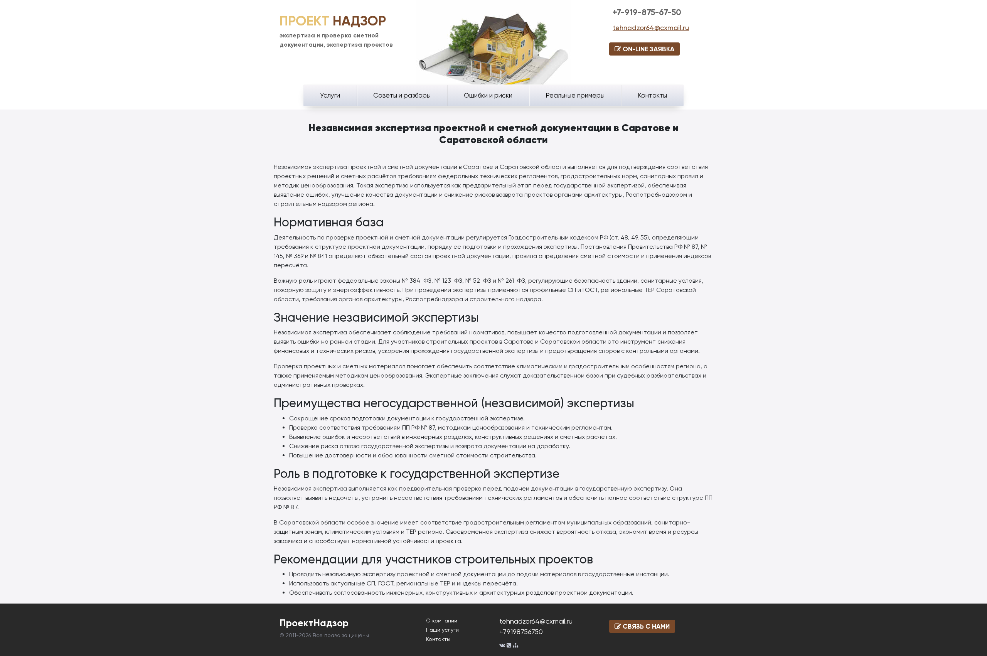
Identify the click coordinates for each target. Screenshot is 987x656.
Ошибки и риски (488, 95)
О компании (441, 620)
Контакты (652, 95)
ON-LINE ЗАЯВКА (647, 49)
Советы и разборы (402, 95)
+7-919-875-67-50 (647, 12)
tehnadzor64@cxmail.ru (651, 28)
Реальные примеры (575, 95)
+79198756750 (521, 631)
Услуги (330, 95)
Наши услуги (442, 630)
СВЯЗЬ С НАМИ (645, 626)
